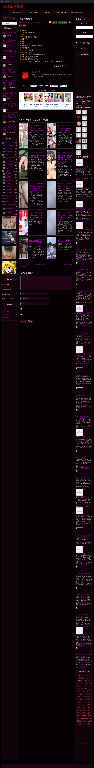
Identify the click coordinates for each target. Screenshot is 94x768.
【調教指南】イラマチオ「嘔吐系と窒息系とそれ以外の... (83, 313)
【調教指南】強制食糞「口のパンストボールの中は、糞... (83, 437)
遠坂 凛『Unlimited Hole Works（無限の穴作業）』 (9, 42)
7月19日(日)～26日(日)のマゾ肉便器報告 (9, 62)
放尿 (89, 713)
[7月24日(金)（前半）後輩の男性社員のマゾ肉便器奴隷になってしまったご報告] (84, 286)
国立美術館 (8, 177)
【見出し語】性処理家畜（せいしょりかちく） (83, 535)
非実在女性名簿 (9, 183)
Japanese (6, 23)
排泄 (84, 713)
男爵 (67, 239)
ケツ (79, 686)
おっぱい (87, 675)
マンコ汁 (80, 694)
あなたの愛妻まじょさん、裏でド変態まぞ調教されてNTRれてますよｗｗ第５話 (9, 52)
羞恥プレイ (16, 234)
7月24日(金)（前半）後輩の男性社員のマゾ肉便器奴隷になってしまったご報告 (9, 128)
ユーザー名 (84, 23)
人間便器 (88, 699)
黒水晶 (25, 106)
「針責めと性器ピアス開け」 (83, 515)
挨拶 (78, 713)
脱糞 (78, 718)
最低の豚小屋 (82, 258)
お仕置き (80, 678)
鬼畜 (88, 723)
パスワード (84, 32)
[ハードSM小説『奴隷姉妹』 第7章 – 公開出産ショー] (84, 412)
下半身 (88, 694)
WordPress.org (6, 317)
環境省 (6, 201)
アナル (79, 680)
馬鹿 (80, 723)
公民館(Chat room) (10, 204)
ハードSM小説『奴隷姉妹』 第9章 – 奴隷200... (84, 334)
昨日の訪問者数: (6, 294)
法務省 (87, 506)
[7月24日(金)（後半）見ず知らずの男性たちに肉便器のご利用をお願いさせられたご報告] (84, 162)
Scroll (90, 94)
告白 (88, 702)
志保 (80, 218)
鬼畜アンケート (9, 148)
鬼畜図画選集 (78, 260)
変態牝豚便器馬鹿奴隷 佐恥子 (85, 405)
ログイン (4, 308)
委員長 (79, 710)
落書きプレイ (16, 220)
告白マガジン (78, 179)
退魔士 (79, 721)
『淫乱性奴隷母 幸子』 (82, 634)
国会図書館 (85, 323)
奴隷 (78, 707)
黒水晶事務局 (82, 383)
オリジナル (87, 683)
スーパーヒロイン (84, 688)
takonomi (81, 342)
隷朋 (80, 562)
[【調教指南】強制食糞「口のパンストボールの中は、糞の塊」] (84, 432)
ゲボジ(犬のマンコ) (83, 485)
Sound (87, 94)
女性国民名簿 (86, 467)
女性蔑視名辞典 (9, 180)
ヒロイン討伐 (16, 265)
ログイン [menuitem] (6, 1)
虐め (82, 718)
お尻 (88, 678)
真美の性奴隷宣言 (80, 458)
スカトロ (87, 686)
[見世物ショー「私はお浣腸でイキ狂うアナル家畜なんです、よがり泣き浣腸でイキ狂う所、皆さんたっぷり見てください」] (84, 349)
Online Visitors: (6, 284)
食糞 (89, 721)
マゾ (84, 691)
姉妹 (89, 707)
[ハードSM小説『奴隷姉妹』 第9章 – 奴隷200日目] (84, 329)
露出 (84, 721)
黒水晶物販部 (8, 151)
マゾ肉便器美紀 (82, 177)
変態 (89, 705)
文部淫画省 (88, 259)
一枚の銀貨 (41, 239)
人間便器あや (82, 196)
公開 (80, 702)
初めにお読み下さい (18, 12)
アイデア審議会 (9, 145)
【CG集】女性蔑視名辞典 (83, 375)
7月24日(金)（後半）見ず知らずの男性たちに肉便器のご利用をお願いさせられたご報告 (9, 83)
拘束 (89, 710)
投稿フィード (5, 311)
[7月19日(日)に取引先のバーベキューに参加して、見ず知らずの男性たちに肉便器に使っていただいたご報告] (84, 569)
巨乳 (84, 710)
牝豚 (89, 715)
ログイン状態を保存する (84, 43)
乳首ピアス (87, 696)
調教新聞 (82, 407)
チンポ (79, 691)
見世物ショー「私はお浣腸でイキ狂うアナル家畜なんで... (83, 354)
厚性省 (90, 178)
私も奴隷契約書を (80, 553)
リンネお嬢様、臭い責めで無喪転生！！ (9, 32)
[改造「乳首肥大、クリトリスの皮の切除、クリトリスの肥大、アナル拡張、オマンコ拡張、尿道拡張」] (84, 204)
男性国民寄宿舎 (9, 213)
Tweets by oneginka (81, 726)
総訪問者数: (5, 299)
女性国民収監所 (9, 208)
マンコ (89, 691)
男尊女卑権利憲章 (80, 496)
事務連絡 (47, 12)
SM (79, 675)
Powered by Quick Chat (82, 99)
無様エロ (83, 715)
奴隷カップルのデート (82, 478)
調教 (86, 718)
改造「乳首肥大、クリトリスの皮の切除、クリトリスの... (83, 208)
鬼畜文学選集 (78, 344)
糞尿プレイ (16, 249)
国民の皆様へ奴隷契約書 (82, 188)
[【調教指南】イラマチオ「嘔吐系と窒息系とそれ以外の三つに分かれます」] (84, 308)
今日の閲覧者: (6, 289)
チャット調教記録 (10, 157)
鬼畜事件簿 (8, 186)
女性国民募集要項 (76, 12)
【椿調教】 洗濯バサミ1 (82, 595)
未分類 (6, 195)
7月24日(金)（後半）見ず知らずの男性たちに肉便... (84, 167)
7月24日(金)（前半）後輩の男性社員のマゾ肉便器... (84, 291)
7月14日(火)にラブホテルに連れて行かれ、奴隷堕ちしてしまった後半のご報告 (9, 106)
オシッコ (87, 680)
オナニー (79, 683)
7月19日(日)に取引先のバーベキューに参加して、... (84, 574)
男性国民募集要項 (62, 12)
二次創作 (79, 699)
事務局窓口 (33, 12)
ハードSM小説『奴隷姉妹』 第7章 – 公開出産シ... (84, 417)
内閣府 (6, 142)
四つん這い (81, 705)
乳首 (79, 696)
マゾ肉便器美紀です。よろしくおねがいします (83, 655)
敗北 (78, 715)
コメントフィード (6, 314)
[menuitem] (1, 1)
